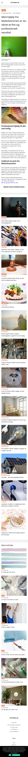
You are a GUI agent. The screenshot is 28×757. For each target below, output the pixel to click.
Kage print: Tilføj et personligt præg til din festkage (13, 534)
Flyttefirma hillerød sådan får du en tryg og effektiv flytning (13, 421)
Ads (14, 742)
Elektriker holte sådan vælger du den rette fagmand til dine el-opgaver (12, 250)
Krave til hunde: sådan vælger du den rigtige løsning (12, 392)
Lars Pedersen (17, 13)
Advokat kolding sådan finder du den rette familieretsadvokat (12, 279)
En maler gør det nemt (8, 572)
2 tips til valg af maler (8, 627)
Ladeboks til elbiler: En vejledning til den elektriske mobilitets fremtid (13, 505)
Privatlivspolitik (16, 755)
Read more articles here (14, 187)
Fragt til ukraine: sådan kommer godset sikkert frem (13, 363)
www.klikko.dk (15, 731)
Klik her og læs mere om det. (9, 183)
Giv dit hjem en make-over (9, 709)
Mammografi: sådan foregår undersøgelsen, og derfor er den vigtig (13, 335)
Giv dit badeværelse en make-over (12, 682)
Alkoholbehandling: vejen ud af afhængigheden (10, 222)
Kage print (4, 528)
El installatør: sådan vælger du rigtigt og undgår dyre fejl (13, 449)
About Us (14, 745)
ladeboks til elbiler (5, 500)
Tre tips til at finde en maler (9, 599)
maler (3, 10)
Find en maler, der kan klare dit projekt (13, 654)
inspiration (4, 216)
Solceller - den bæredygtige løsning (12, 477)
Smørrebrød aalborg (7, 307)
